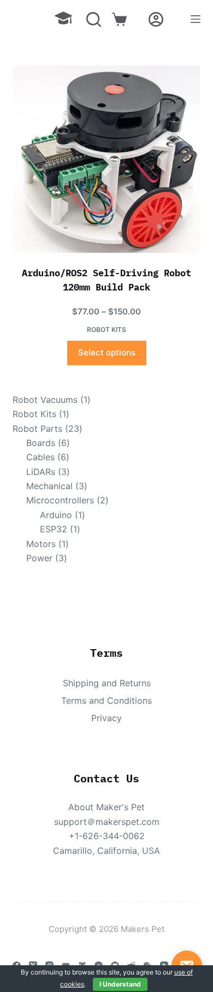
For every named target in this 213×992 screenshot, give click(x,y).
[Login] (156, 19)
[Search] (93, 19)
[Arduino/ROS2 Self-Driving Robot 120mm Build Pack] (106, 159)
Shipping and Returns (107, 683)
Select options (106, 352)
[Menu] (195, 19)
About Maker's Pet (106, 806)
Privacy (106, 717)
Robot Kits (106, 329)
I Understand (120, 984)
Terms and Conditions (106, 700)
